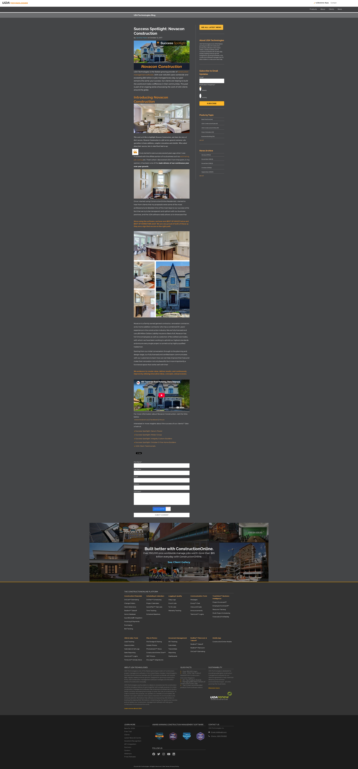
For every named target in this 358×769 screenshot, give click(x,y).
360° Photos (150, 656)
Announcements (196, 610)
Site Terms (166, 766)
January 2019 (206, 155)
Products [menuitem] (313, 9)
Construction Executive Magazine (189, 676)
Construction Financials (133, 596)
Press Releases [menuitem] (130, 757)
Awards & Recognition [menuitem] (132, 741)
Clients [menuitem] (331, 9)
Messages (193, 600)
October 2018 (206, 167)
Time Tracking (151, 610)
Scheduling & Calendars (155, 596)
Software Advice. (197, 687)
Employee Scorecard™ (221, 606)
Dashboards (172, 656)
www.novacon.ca (141, 420)
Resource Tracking (219, 609)
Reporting (172, 652)
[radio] (211, 88)
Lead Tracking (129, 642)
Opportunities (129, 645)
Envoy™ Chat (195, 603)
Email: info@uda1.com (219, 732)
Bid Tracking (128, 629)
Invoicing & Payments (131, 621)
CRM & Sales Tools (131, 638)
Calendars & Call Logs (131, 649)
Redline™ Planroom (197, 648)
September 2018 (207, 172)
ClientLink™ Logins (131, 656)
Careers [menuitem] (127, 750)
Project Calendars (152, 603)
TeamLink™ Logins (197, 614)
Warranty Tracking (174, 610)
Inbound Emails (196, 607)
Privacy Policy (174, 766)
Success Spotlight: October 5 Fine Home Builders (155, 442)
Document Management (177, 638)
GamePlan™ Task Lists (154, 607)
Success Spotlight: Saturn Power (148, 431)
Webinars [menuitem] (128, 754)
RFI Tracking (172, 642)
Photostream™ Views (154, 649)
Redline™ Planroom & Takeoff (198, 639)
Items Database (130, 614)
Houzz (161, 420)
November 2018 (207, 163)
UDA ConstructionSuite (209, 123)
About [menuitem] (322, 9)
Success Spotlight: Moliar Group (148, 435)
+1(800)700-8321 (322, 3)
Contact (334, 3)
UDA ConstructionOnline (210, 128)
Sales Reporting (129, 652)
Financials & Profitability (221, 617)
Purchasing (128, 625)
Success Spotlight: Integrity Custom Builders (153, 439)
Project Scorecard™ (220, 602)
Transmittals (172, 649)
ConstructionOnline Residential (163, 201)
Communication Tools (198, 596)
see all (201, 140)
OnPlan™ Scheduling (153, 600)
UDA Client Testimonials (145, 446)
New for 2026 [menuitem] (129, 728)
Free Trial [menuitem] (128, 731)
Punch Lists (172, 603)
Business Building (208, 136)
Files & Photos (151, 638)
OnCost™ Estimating (131, 600)
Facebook (154, 420)
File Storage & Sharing (154, 642)
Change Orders (129, 603)
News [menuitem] (340, 9)
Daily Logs (172, 600)
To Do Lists (172, 607)
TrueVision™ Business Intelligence (221, 597)
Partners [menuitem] (127, 747)
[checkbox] (211, 92)
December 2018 (207, 159)
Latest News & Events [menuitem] (132, 738)
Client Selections (130, 607)
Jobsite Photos (151, 645)
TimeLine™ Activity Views (133, 660)
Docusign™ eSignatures (154, 660)
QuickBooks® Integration (133, 618)
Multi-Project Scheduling (221, 613)
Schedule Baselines (153, 614)
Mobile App (217, 638)
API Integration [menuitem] (130, 744)
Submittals (172, 645)
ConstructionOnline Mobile (222, 642)
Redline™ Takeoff (130, 610)
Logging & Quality (175, 596)
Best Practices (207, 119)
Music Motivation (207, 132)
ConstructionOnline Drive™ (156, 652)
